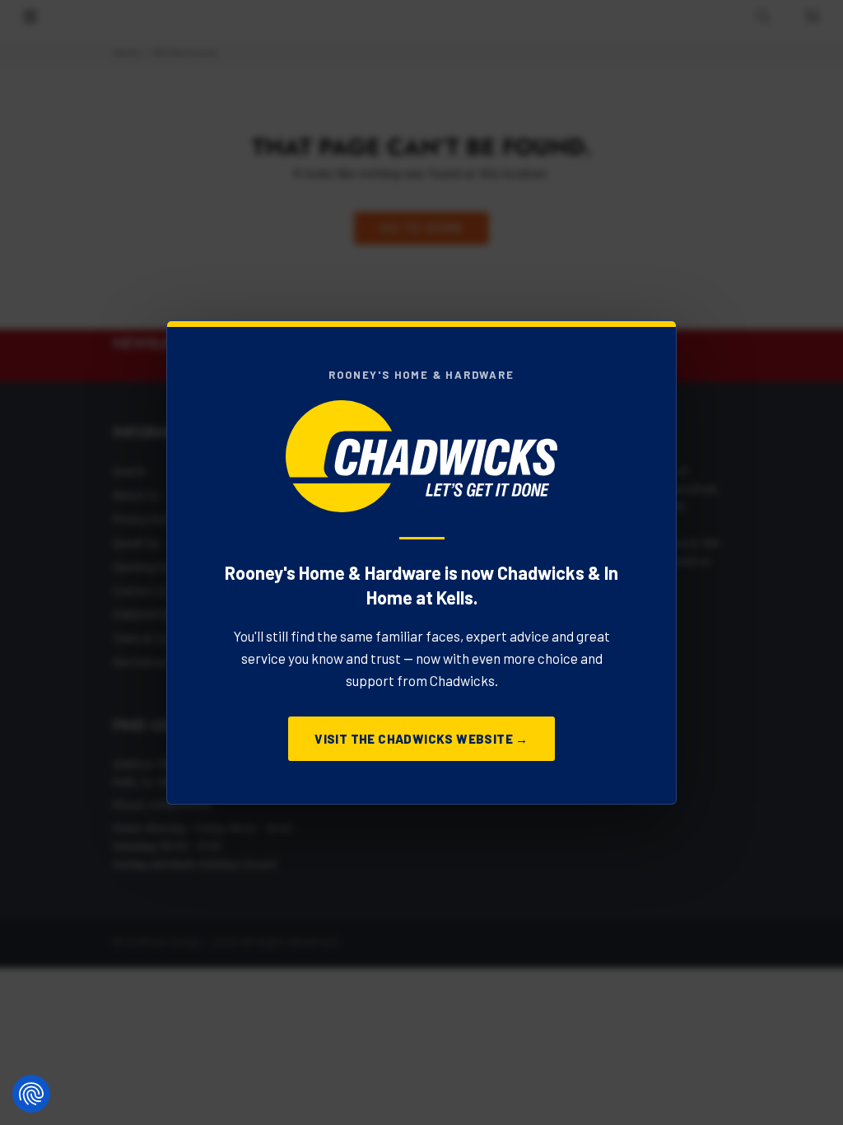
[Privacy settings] (31, 1094)
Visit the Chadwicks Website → (421, 738)
